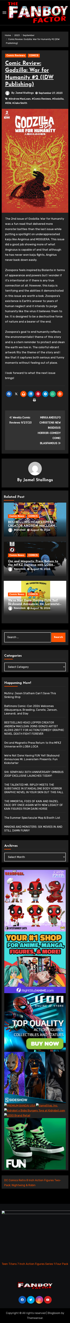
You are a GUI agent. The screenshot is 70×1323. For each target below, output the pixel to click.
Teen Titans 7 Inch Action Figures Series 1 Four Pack (35, 1264)
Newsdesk (20, 529)
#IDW (8, 103)
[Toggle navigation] (4, 13)
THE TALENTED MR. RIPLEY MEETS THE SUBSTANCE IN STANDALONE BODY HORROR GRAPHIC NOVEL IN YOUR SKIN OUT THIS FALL (34, 788)
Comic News (16, 516)
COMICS (33, 55)
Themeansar (35, 1318)
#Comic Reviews (41, 98)
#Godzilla (58, 98)
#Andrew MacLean (19, 98)
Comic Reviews (15, 55)
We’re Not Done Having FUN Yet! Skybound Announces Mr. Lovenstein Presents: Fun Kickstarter (34, 604)
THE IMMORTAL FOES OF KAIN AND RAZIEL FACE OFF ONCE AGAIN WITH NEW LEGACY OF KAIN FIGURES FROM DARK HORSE (33, 805)
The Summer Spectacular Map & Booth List (32, 817)
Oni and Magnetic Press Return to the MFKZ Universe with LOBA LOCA (33, 565)
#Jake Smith (19, 103)
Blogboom (54, 1313)
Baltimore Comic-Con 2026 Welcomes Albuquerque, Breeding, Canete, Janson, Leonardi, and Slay (31, 709)
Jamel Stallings (24, 92)
